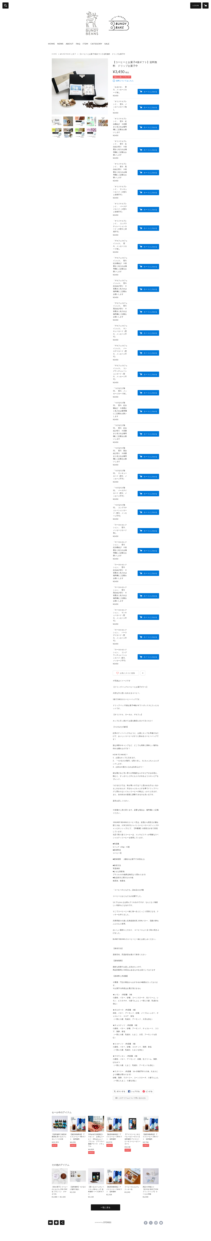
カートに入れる (150, 91)
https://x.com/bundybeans (151, 1223)
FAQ (78, 43)
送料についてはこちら (125, 81)
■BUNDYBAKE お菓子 (68, 54)
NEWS (60, 43)
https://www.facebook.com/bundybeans (146, 1223)
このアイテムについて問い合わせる (132, 1098)
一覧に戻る (105, 1207)
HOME (51, 43)
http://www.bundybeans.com (161, 1223)
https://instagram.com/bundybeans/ (156, 1223)
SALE (107, 43)
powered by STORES (103, 1222)
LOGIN (196, 5)
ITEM (85, 43)
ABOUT (70, 43)
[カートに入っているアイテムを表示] (205, 5)
